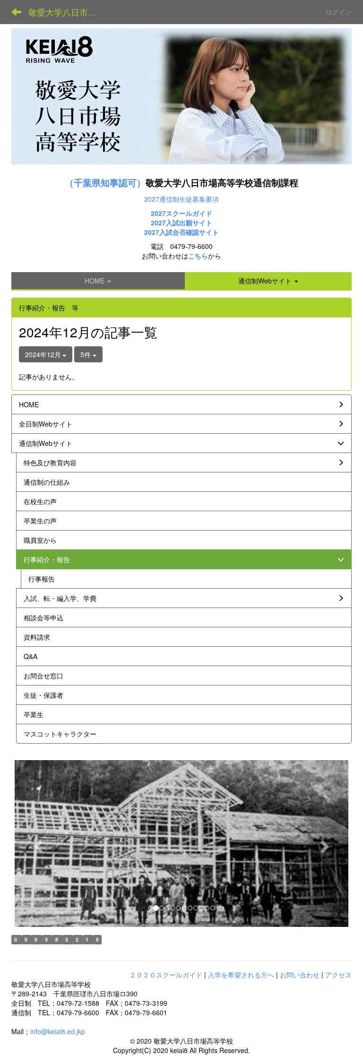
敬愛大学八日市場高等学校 (68, 12)
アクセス (338, 974)
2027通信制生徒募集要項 (181, 199)
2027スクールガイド (181, 213)
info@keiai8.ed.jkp (57, 1031)
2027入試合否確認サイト (181, 232)
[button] (268, 280)
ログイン (338, 12)
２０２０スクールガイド (166, 974)
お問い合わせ (300, 974)
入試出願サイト (189, 222)
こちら (198, 255)
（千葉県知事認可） (105, 182)
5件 (86, 354)
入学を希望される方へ (241, 974)
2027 (158, 222)
